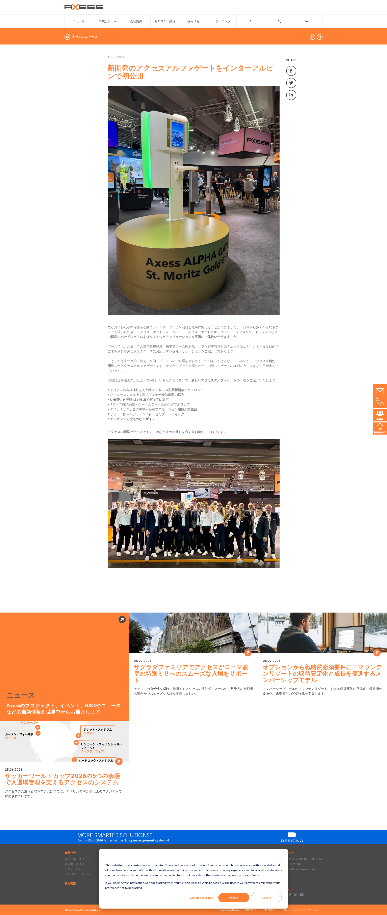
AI (250, 21)
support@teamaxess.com (298, 869)
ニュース (79, 21)
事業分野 (105, 21)
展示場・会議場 (74, 864)
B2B (284, 909)
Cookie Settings (229, 909)
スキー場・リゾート (77, 859)
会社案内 (136, 21)
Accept (233, 897)
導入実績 (70, 883)
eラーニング (222, 21)
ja (306, 21)
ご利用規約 (268, 909)
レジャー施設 (72, 869)
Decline (266, 897)
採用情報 (193, 21)
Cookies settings (201, 897)
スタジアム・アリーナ (78, 874)
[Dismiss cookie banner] (280, 857)
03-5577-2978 (291, 864)
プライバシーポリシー (306, 909)
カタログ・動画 (164, 21)
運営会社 (250, 909)
